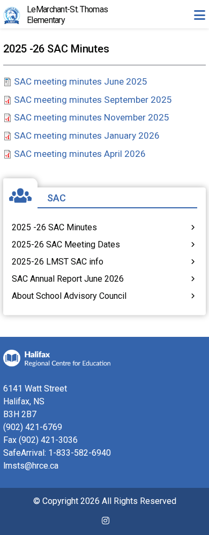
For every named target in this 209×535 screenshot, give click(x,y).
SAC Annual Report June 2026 (68, 279)
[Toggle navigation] (199, 15)
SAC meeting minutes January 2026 (87, 135)
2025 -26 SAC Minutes (54, 227)
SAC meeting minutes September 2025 (93, 99)
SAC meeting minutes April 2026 (80, 153)
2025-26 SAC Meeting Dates (66, 244)
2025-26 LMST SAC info (57, 262)
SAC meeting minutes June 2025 (80, 81)
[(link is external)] (105, 525)
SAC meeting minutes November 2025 (91, 117)
